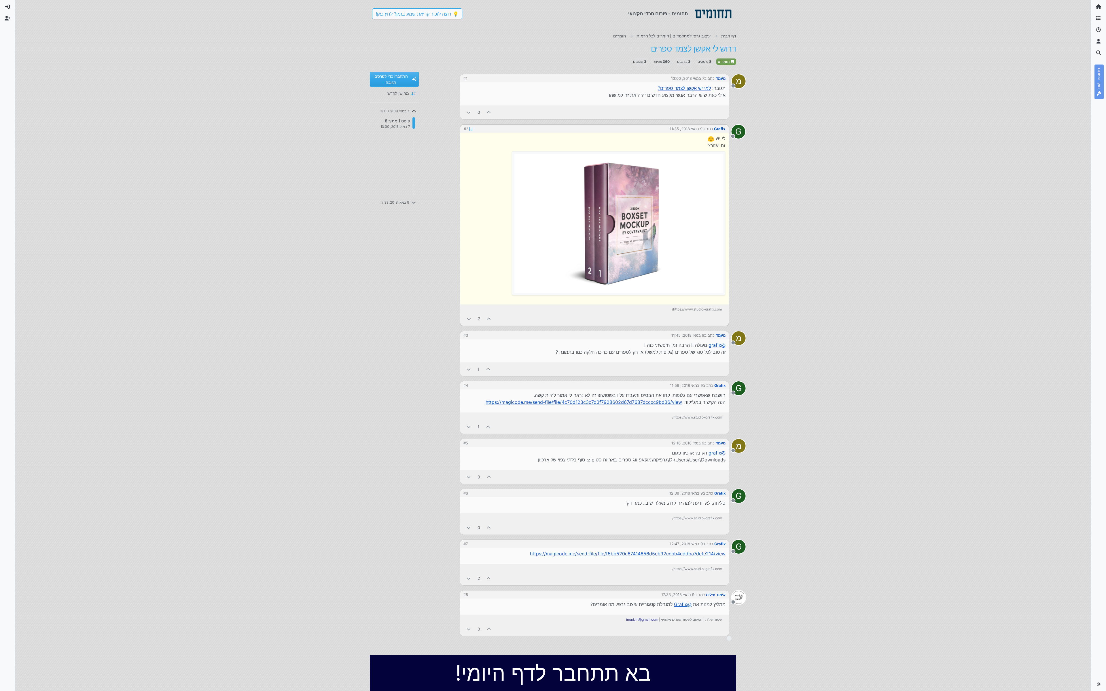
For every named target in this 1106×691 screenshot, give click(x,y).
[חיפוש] (1098, 53)
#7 (465, 544)
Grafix (719, 128)
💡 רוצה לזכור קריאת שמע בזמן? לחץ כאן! (417, 14)
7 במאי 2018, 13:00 (687, 78)
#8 (465, 594)
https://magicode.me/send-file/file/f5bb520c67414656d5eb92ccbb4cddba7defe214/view (628, 553)
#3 (465, 335)
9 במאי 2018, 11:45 (687, 335)
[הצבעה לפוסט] (489, 112)
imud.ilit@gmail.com (642, 619)
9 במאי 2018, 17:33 (677, 594)
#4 (465, 385)
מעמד (721, 78)
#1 (465, 78)
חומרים (724, 61)
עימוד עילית (716, 594)
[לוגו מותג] (713, 14)
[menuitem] (7, 7)
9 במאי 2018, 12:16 (687, 443)
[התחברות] (7, 7)
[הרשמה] (7, 18)
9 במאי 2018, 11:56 (686, 385)
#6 (465, 493)
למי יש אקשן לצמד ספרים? (684, 88)
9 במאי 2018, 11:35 (686, 128)
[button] (1098, 684)
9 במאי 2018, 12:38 (686, 493)
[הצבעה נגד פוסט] (468, 112)
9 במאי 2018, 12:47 (686, 544)
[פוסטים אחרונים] (1098, 30)
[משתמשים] (1098, 41)
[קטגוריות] (1098, 18)
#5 (465, 443)
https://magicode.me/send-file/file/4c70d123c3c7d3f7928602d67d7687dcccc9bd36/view (584, 402)
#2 (466, 128)
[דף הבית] (1098, 7)
